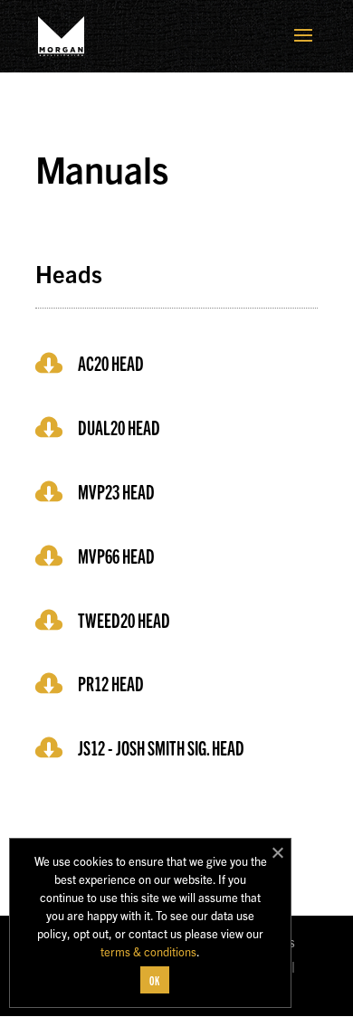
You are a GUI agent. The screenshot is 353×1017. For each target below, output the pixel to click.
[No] (277, 852)
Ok (154, 980)
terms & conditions (148, 951)
